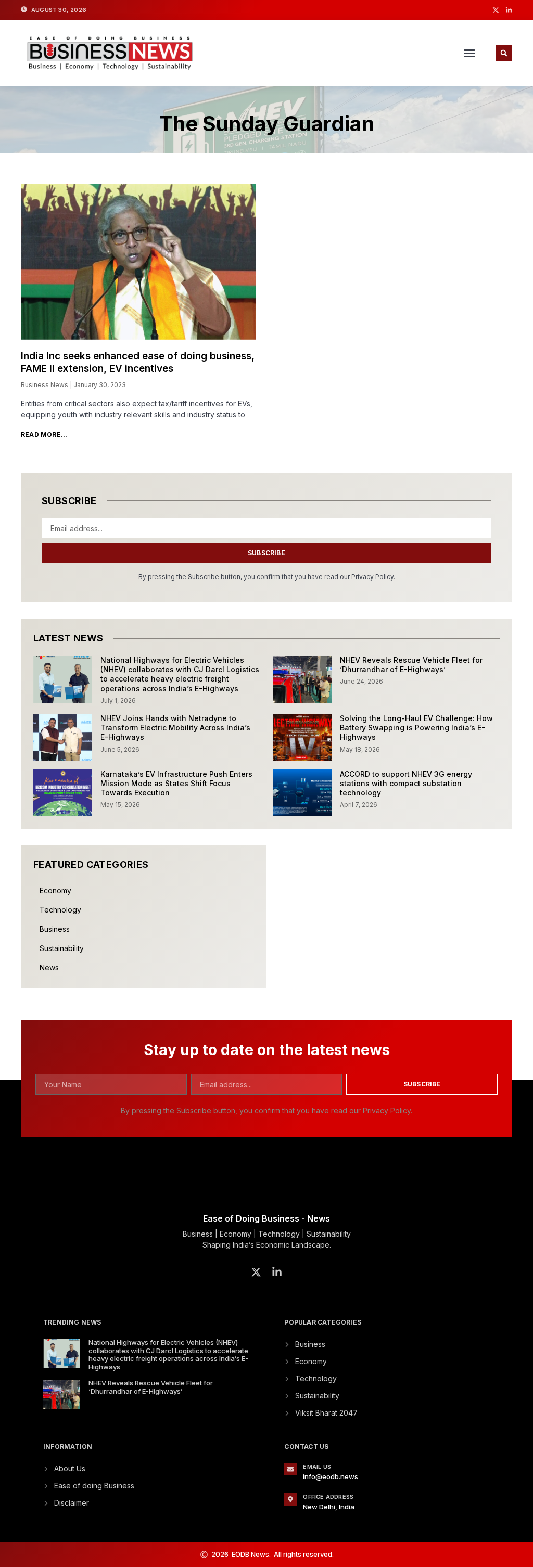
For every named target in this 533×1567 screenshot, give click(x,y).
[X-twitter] (495, 10)
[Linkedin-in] (508, 10)
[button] (469, 53)
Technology (60, 909)
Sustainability (62, 948)
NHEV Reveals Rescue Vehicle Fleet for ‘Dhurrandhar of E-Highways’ (411, 665)
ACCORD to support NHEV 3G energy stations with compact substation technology (406, 783)
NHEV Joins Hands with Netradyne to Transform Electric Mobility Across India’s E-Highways (175, 727)
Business (55, 928)
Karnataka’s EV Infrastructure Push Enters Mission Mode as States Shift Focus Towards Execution (176, 783)
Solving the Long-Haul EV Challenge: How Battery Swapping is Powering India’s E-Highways (416, 727)
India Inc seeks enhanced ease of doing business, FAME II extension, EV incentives (138, 362)
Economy (55, 890)
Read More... (44, 435)
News (49, 967)
